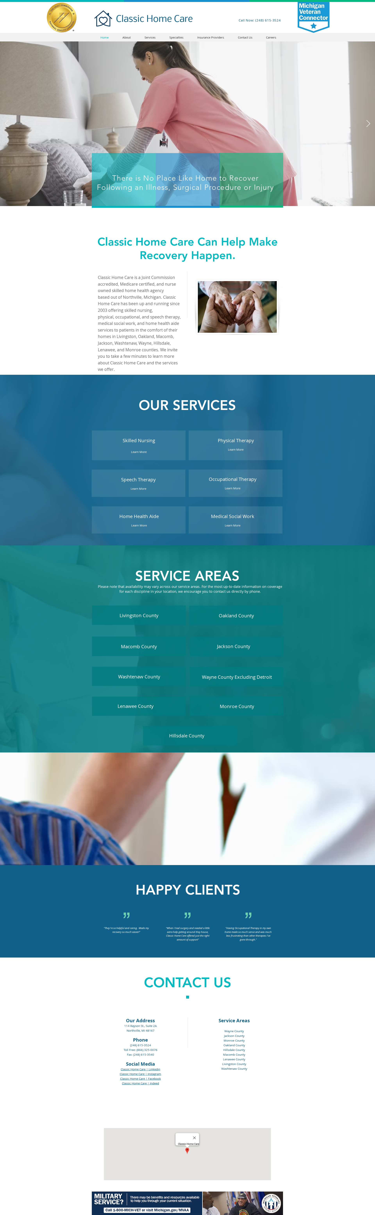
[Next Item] (368, 124)
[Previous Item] (6, 124)
